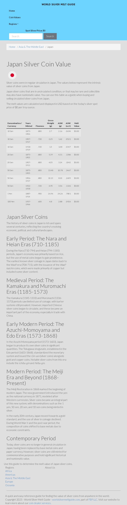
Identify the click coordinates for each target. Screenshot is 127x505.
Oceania (9, 485)
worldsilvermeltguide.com (66, 499)
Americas (10, 474)
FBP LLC (93, 499)
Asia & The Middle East (31, 46)
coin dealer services (40, 503)
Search (50, 36)
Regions (13, 24)
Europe (9, 481)
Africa (8, 470)
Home (12, 11)
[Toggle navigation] (118, 4)
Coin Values (15, 17)
